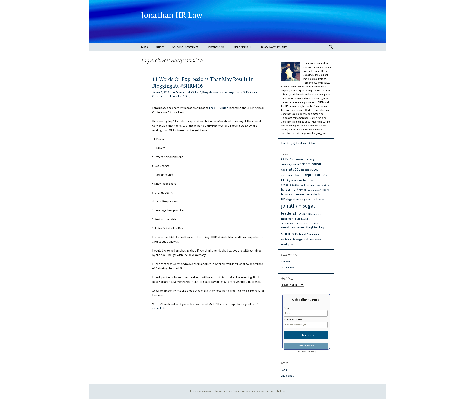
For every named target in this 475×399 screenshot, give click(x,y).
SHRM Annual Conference (305, 234)
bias (294, 159)
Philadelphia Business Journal (295, 223)
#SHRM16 (196, 92)
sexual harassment (293, 227)
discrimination (310, 164)
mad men (287, 219)
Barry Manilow (210, 92)
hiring (302, 189)
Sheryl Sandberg (315, 227)
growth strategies (323, 185)
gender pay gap (307, 185)
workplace (288, 244)
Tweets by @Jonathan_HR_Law (298, 143)
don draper (305, 169)
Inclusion (318, 199)
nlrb (296, 219)
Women (318, 240)
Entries (287, 375)
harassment (289, 189)
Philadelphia (304, 219)
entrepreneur (310, 174)
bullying (310, 159)
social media (288, 239)
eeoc (315, 169)
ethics (324, 175)
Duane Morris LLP (242, 47)
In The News (287, 267)
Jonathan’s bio (216, 47)
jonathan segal (227, 92)
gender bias (305, 180)
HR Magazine (289, 199)
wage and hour (305, 239)
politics (314, 223)
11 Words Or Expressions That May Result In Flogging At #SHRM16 (203, 82)
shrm (239, 92)
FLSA (285, 180)
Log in (284, 370)
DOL (297, 169)
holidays (324, 189)
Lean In (305, 213)
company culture (290, 164)
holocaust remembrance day (299, 194)
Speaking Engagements (186, 47)
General (180, 92)
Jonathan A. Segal (182, 96)
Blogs (144, 47)
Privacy (312, 351)
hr (319, 194)
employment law (290, 175)
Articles (160, 47)
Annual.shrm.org (162, 308)
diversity (287, 169)
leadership (291, 213)
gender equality (290, 184)
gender (292, 180)
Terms (304, 351)
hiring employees (312, 190)
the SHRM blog (218, 108)
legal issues (315, 214)
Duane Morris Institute (274, 47)
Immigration (304, 199)
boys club (300, 159)
